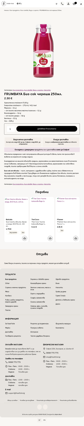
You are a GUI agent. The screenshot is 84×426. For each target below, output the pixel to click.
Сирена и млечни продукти (15, 288)
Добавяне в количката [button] (24, 238)
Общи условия (12, 400)
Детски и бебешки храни (65, 300)
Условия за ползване (27, 400)
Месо (7, 292)
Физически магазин (63, 324)
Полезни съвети (36, 328)
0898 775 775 (14, 362)
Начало (6, 10)
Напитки (47, 90)
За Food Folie (10, 324)
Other (7, 283)
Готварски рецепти (13, 336)
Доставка (9, 332)
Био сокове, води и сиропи (30, 10)
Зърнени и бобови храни (39, 279)
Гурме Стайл (60, 296)
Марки (7, 328)
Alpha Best (58, 414)
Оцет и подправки (37, 294)
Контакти (60, 328)
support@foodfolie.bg (16, 393)
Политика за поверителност (46, 400)
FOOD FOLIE (42, 414)
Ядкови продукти (62, 279)
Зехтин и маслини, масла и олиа (40, 289)
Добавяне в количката (46, 129)
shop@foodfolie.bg (53, 357)
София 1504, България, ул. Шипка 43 (60, 349)
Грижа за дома (61, 292)
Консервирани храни (38, 283)
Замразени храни (11, 306)
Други (58, 304)
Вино (57, 283)
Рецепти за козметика (39, 324)
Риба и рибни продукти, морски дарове (14, 301)
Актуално (34, 332)
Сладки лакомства (37, 298)
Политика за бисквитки (68, 400)
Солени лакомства (37, 302)
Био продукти (15, 10)
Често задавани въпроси (40, 336)
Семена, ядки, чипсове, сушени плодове (39, 307)
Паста (7, 310)
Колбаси (8, 296)
